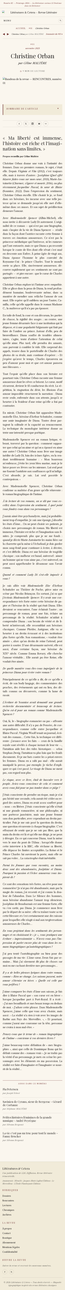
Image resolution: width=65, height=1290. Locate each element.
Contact (6, 1233)
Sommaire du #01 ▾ (54, 34)
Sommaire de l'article (22, 108)
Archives (6, 1214)
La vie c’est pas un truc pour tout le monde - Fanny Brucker (30, 1134)
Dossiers (6, 1196)
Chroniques (8, 1210)
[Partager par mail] (39, 123)
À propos (7, 1228)
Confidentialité (10, 1252)
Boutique (7, 1238)
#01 (30, 28)
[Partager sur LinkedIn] (32, 123)
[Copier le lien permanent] (45, 123)
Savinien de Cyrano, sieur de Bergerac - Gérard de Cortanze (32, 1103)
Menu (7, 20)
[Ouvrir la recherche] (60, 20)
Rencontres (8, 1200)
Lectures (6, 1205)
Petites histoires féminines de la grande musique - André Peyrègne (27, 1119)
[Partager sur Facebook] (19, 123)
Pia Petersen (10, 1089)
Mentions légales (11, 1247)
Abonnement (8, 1242)
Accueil (21, 28)
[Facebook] (4, 1271)
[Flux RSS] (11, 1271)
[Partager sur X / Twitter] (25, 123)
